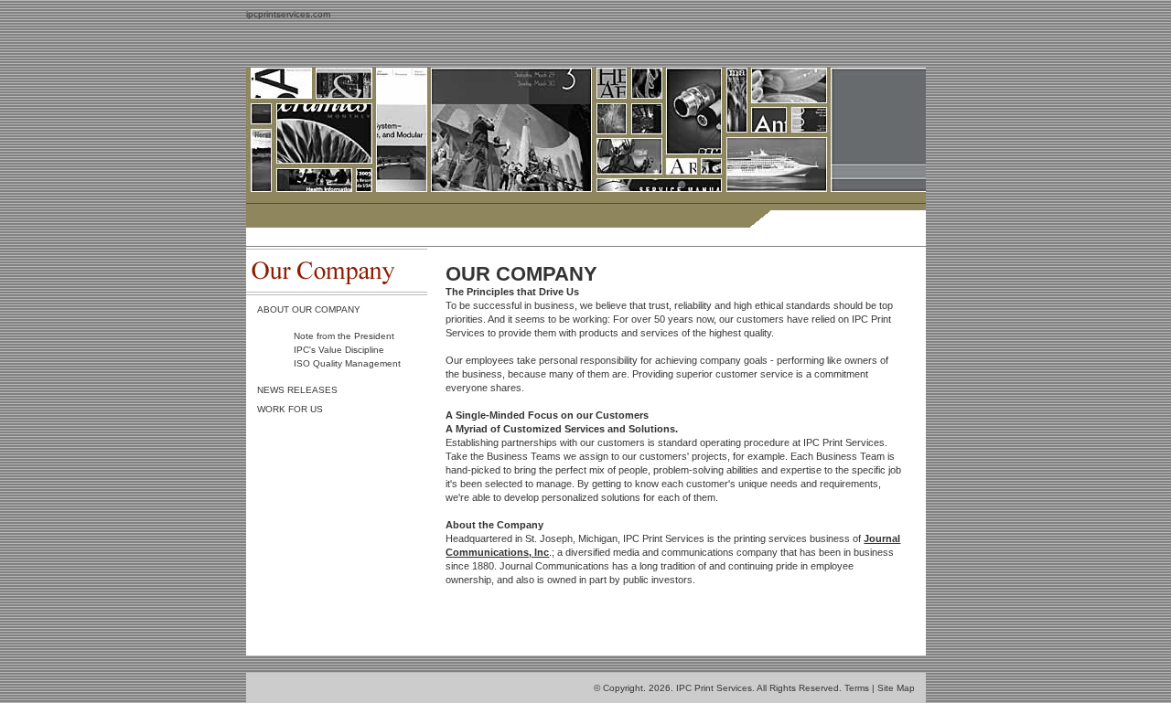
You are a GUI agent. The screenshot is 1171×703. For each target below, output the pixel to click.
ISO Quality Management (347, 363)
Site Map (896, 688)
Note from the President (344, 336)
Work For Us (290, 409)
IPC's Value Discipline (339, 350)
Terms (856, 688)
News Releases (297, 390)
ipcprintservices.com (288, 14)
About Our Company (308, 309)
